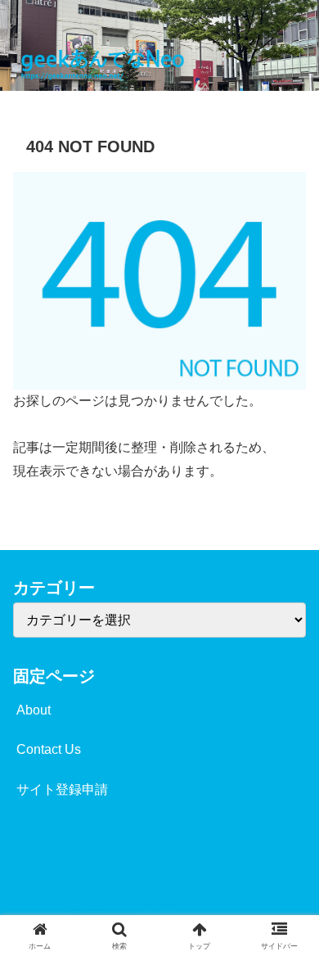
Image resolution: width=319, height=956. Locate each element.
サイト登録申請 (62, 789)
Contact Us (48, 749)
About (33, 710)
